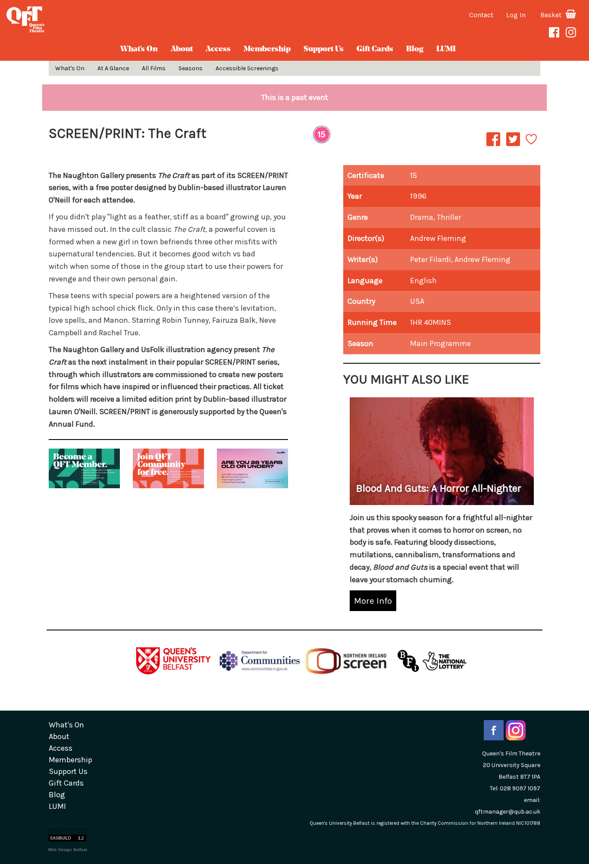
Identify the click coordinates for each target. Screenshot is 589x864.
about (182, 49)
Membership (267, 49)
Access (218, 49)
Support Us (324, 49)
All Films (154, 68)
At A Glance (113, 68)
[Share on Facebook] (493, 145)
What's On (139, 49)
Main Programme (440, 343)
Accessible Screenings (247, 68)
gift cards (375, 49)
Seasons (191, 68)
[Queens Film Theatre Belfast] (98, 19)
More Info (373, 601)
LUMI (446, 49)
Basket (551, 15)
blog (414, 49)
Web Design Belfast (67, 849)
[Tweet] (513, 145)
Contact (481, 15)
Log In (516, 15)
